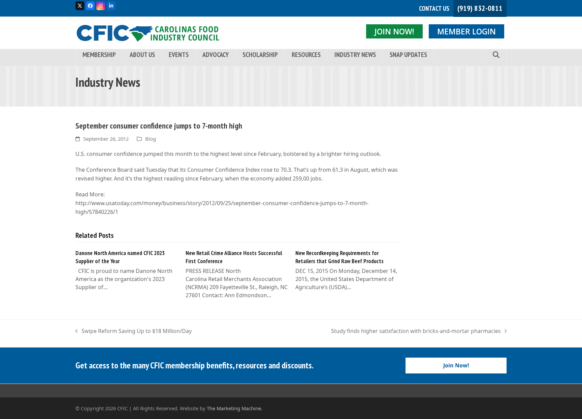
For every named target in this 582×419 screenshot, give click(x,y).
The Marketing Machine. (234, 408)
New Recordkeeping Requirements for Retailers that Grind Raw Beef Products (339, 257)
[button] (496, 55)
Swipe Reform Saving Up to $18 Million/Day (133, 331)
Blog (150, 138)
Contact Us (434, 8)
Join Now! (394, 31)
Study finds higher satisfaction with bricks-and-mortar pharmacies (416, 331)
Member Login (466, 31)
